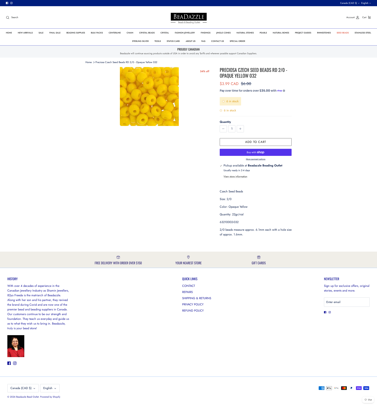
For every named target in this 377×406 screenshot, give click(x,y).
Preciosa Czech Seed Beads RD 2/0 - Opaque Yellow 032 (126, 62)
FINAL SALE (55, 32)
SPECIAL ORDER (237, 41)
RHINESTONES (324, 32)
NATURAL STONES (245, 32)
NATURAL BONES (281, 32)
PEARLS (263, 32)
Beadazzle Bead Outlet (27, 396)
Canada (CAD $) (348, 3)
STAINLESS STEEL (363, 32)
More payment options (255, 159)
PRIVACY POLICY (193, 304)
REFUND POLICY (193, 310)
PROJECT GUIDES (303, 32)
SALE (41, 32)
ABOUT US (190, 41)
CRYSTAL (165, 32)
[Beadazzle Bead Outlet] (188, 17)
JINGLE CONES (223, 32)
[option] (149, 96)
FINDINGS (205, 32)
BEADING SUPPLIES (75, 32)
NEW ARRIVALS (25, 32)
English (364, 3)
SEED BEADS (343, 32)
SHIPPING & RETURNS (196, 298)
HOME (9, 32)
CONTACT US (217, 41)
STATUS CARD (173, 41)
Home (88, 62)
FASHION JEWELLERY (185, 32)
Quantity (225, 122)
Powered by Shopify (50, 396)
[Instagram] (11, 3)
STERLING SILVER (140, 41)
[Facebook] (7, 3)
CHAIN (130, 32)
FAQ (203, 41)
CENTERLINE (115, 32)
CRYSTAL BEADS (147, 32)
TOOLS (157, 41)
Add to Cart (255, 142)
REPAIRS (187, 292)
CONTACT (188, 286)
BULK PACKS (97, 32)
